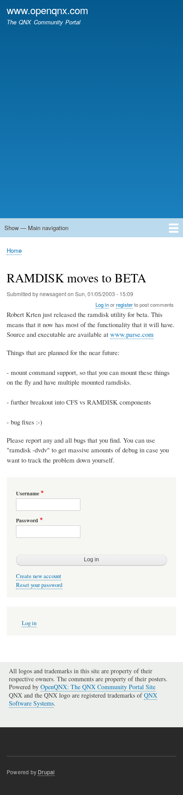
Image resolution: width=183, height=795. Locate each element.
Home (14, 250)
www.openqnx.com (47, 10)
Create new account (38, 576)
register (124, 304)
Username (27, 493)
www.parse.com (132, 334)
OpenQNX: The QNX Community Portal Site (97, 687)
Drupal (46, 772)
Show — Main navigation (36, 228)
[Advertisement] (91, 118)
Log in (102, 304)
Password (27, 520)
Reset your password (39, 585)
